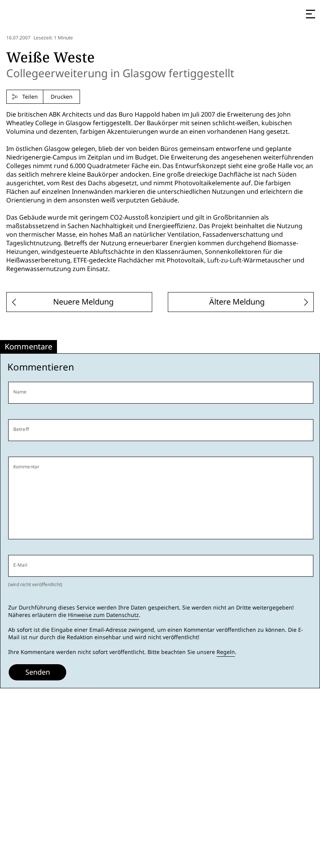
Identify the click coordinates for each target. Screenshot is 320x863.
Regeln (226, 652)
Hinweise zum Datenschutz (103, 614)
